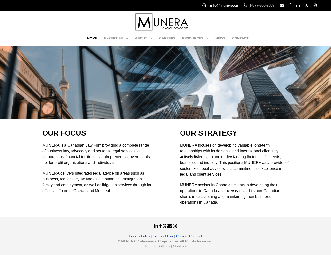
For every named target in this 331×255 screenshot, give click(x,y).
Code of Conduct (189, 236)
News (220, 38)
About (141, 38)
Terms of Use (163, 236)
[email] (282, 5)
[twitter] (306, 5)
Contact (240, 38)
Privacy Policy (139, 236)
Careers (167, 38)
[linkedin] (298, 5)
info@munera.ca (224, 5)
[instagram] (315, 5)
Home (92, 38)
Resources (192, 38)
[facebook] (290, 5)
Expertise (113, 38)
